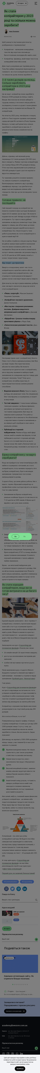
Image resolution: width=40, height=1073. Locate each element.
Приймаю (20, 1069)
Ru (25, 536)
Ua (15, 536)
